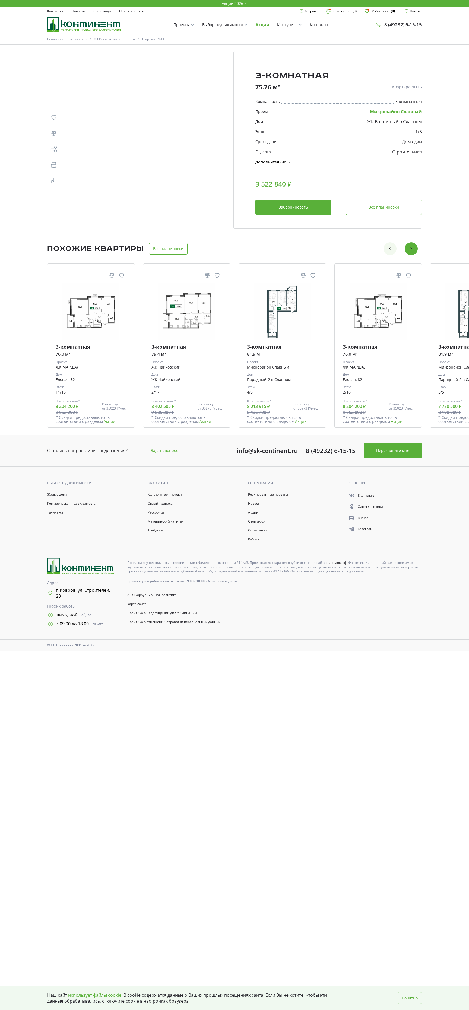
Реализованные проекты (67, 39)
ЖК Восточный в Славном (114, 39)
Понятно (410, 997)
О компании (258, 530)
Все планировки (384, 207)
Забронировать (293, 207)
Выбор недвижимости (223, 24)
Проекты (182, 24)
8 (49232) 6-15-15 (331, 451)
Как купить (288, 24)
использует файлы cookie (94, 995)
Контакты (319, 24)
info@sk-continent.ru (267, 451)
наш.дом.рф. (337, 562)
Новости (78, 11)
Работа (253, 539)
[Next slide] (411, 248)
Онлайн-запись (131, 11)
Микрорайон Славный (396, 112)
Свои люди (102, 11)
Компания (55, 11)
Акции (262, 24)
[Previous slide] (390, 248)
